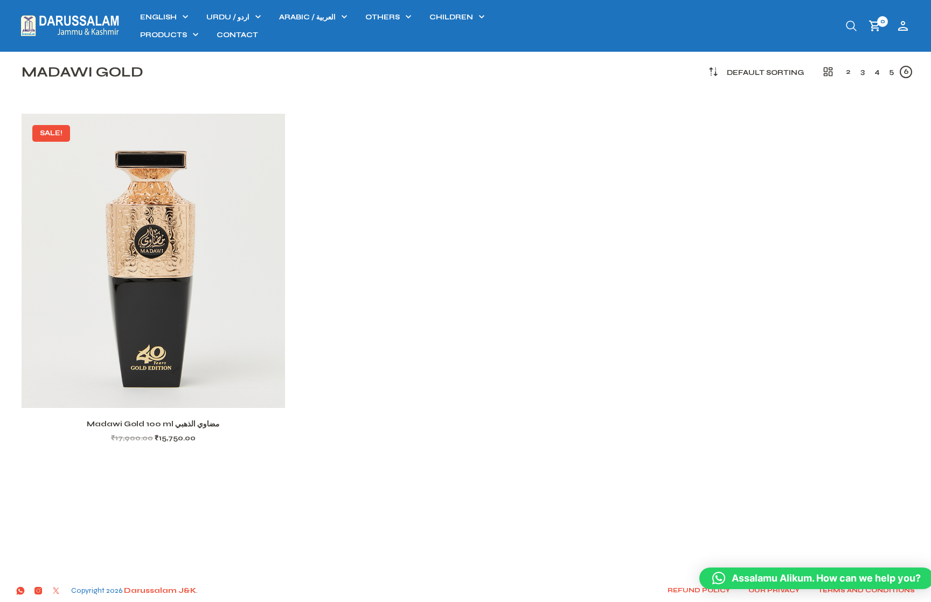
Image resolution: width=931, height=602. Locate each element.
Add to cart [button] (167, 395)
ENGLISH (158, 17)
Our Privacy (774, 590)
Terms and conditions (866, 590)
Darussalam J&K (160, 590)
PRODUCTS (163, 35)
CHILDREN (451, 17)
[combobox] (765, 73)
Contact (237, 35)
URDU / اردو (227, 17)
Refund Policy (699, 590)
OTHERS (382, 17)
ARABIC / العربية (307, 17)
